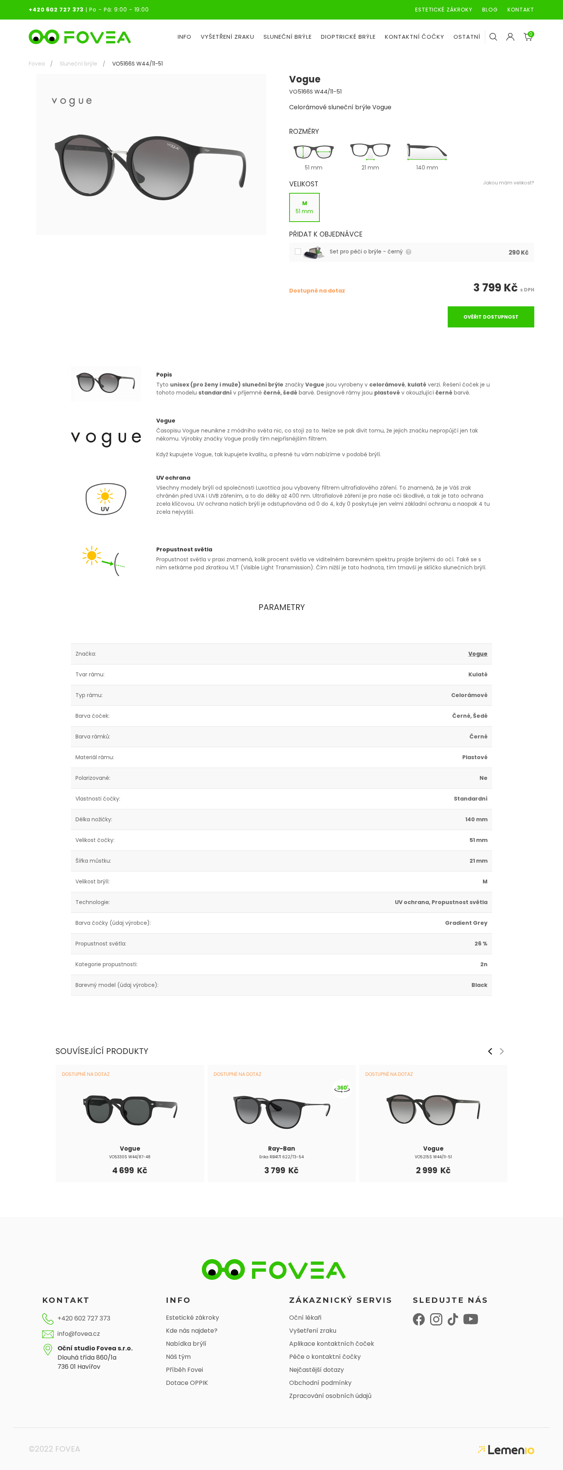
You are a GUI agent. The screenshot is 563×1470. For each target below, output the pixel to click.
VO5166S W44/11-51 (137, 63)
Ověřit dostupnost (491, 317)
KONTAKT (520, 9)
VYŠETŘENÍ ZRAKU (227, 37)
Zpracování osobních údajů (330, 1395)
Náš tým (178, 1356)
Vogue (478, 654)
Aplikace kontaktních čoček (331, 1343)
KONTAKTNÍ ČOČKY (414, 37)
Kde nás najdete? (192, 1330)
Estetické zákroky (192, 1317)
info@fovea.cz (78, 1333)
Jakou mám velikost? (508, 182)
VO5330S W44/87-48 (130, 1157)
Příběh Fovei (184, 1369)
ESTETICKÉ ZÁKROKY (444, 9)
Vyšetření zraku (312, 1330)
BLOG (490, 9)
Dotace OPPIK (187, 1382)
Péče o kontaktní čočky (325, 1356)
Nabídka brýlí (186, 1343)
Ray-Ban (281, 1148)
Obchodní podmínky (320, 1382)
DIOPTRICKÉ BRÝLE (348, 37)
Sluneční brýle (78, 63)
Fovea (37, 63)
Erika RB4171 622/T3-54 (281, 1157)
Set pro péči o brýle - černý (367, 251)
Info (184, 37)
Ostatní (466, 37)
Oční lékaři (305, 1317)
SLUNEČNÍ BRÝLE (287, 37)
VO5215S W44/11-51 (433, 1157)
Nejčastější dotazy (316, 1369)
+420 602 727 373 (56, 9)
